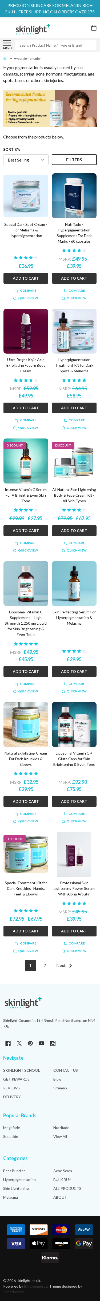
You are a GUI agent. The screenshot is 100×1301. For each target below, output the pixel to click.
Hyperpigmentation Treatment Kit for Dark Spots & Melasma (74, 365)
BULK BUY (62, 1179)
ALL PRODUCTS (67, 1188)
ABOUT (60, 1197)
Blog (57, 1079)
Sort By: (11, 149)
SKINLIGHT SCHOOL (21, 1070)
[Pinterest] (30, 1043)
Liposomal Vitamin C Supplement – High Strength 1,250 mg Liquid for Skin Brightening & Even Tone (26, 623)
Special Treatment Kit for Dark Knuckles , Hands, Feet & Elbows (26, 888)
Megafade (11, 1127)
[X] (19, 1043)
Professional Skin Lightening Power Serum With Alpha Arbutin (74, 888)
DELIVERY (12, 1096)
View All (60, 1136)
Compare (28, 290)
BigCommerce (35, 1286)
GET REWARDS (16, 1079)
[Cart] (94, 28)
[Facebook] (8, 1043)
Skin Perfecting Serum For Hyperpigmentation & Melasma (74, 617)
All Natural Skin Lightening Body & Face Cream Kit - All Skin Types (74, 495)
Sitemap (60, 1088)
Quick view (28, 298)
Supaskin (10, 1136)
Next (61, 965)
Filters (74, 159)
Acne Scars (62, 1170)
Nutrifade (61, 1127)
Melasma (10, 1197)
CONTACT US (65, 1070)
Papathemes (13, 1291)
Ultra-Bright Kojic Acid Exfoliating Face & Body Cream (25, 365)
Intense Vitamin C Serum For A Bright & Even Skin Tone (26, 495)
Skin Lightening (16, 1188)
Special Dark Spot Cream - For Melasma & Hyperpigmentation (25, 230)
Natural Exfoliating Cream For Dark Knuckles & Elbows (26, 759)
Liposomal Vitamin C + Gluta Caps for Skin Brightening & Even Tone (74, 759)
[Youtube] (41, 1043)
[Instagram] (53, 1043)
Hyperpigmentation (19, 1179)
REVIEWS (11, 1088)
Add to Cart (26, 278)
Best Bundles (14, 1170)
